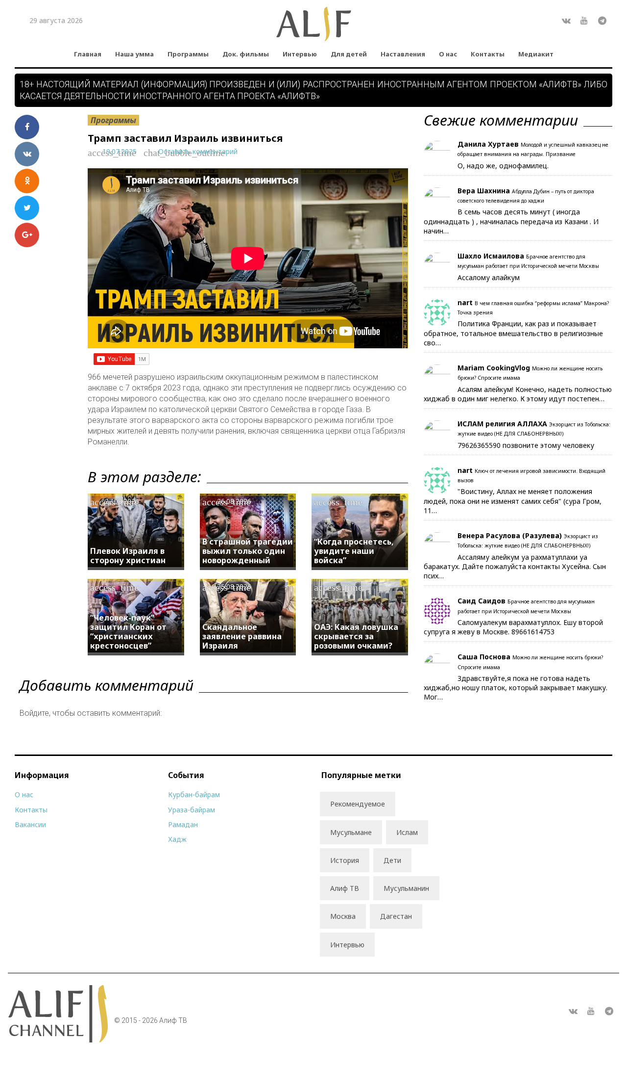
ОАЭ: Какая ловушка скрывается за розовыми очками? (356, 636)
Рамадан (183, 824)
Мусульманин (406, 888)
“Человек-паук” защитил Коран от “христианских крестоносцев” (128, 631)
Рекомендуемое (357, 803)
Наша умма (134, 54)
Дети (392, 860)
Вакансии (30, 824)
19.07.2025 (119, 151)
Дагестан (396, 916)
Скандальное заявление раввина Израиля (242, 636)
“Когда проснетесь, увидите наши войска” (354, 551)
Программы (188, 54)
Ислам (407, 832)
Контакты (488, 54)
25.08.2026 (234, 586)
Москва (343, 916)
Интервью (300, 54)
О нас (448, 54)
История (344, 860)
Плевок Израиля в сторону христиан (128, 556)
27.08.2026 (122, 501)
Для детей (349, 54)
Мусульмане (351, 832)
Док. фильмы (245, 54)
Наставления (403, 54)
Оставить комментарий (198, 151)
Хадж (177, 839)
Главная (87, 54)
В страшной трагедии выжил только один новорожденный (247, 551)
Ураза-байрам (191, 809)
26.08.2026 (234, 501)
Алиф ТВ (344, 888)
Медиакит (536, 54)
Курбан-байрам (194, 794)
